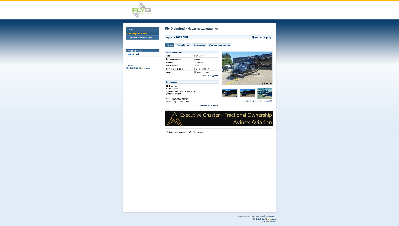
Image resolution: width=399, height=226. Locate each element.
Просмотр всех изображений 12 (259, 101)
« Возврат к (131, 65)
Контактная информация (140, 37)
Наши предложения (137, 33)
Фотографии (199, 45)
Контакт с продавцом (219, 45)
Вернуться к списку (177, 132)
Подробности (183, 45)
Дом (130, 29)
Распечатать (198, 132)
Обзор (170, 45)
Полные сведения (210, 76)
